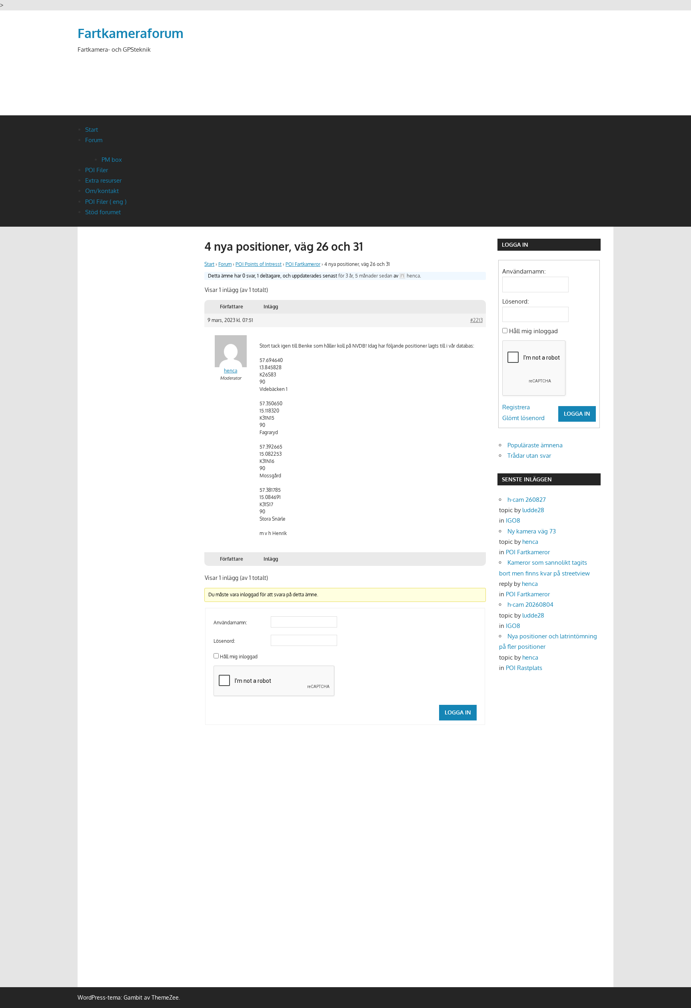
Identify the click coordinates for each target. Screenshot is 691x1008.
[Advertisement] (467, 73)
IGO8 (513, 520)
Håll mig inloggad (239, 657)
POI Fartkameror (303, 264)
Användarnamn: (230, 623)
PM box (112, 159)
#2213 (476, 320)
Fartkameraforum (131, 33)
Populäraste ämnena (535, 445)
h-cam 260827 (526, 499)
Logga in (458, 712)
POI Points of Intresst (259, 264)
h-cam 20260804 (530, 604)
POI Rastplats (524, 668)
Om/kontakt (102, 191)
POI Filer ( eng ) (105, 201)
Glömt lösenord (523, 418)
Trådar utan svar (529, 455)
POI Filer (96, 170)
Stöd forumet (103, 212)
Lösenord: (224, 641)
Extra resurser (103, 180)
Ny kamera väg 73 (531, 531)
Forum (93, 140)
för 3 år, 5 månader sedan (365, 276)
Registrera (516, 407)
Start (91, 129)
